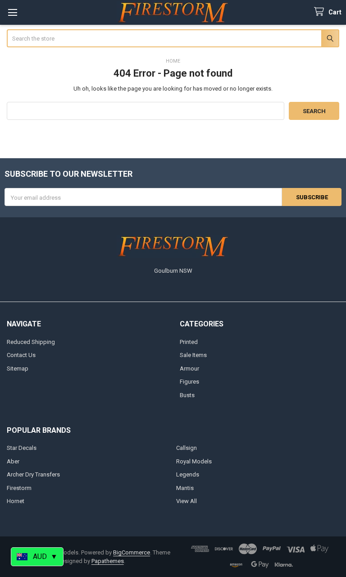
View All (186, 501)
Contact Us (21, 355)
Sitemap (17, 368)
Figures (189, 381)
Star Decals (21, 447)
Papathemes (107, 561)
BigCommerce (131, 552)
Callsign (186, 447)
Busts (187, 395)
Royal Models (194, 461)
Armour (189, 368)
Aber (13, 461)
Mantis (185, 488)
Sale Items (193, 355)
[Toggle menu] (12, 12)
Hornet (15, 501)
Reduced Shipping (31, 342)
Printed (189, 342)
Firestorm (19, 488)
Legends (187, 474)
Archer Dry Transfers (33, 474)
